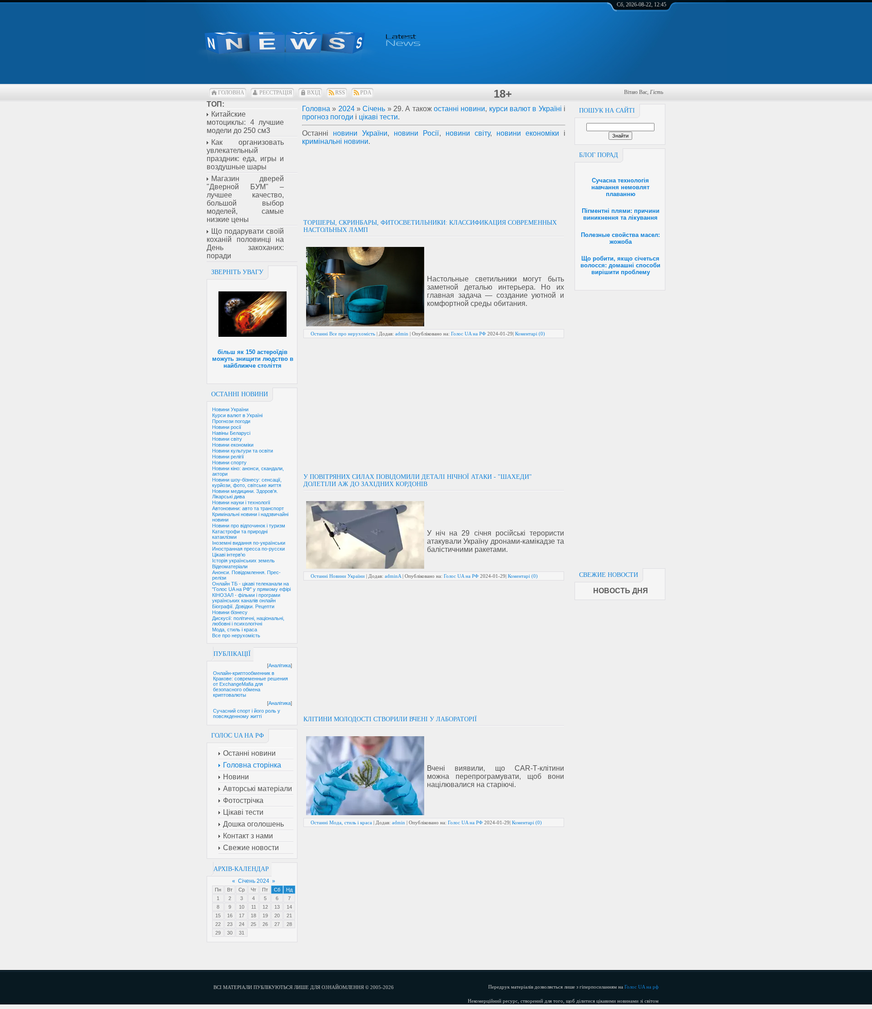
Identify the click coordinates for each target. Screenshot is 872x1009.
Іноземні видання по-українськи (248, 543)
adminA (393, 576)
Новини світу (227, 439)
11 (253, 907)
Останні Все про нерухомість (343, 333)
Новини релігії (228, 456)
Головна (231, 92)
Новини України (230, 409)
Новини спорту (229, 462)
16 (230, 915)
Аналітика (279, 665)
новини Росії (416, 133)
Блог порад (598, 155)
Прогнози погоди (231, 421)
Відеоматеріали (230, 566)
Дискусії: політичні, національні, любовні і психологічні (248, 620)
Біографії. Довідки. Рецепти (243, 606)
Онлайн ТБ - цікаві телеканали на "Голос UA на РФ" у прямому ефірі (251, 586)
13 (277, 907)
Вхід (313, 92)
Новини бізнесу (230, 612)
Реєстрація (275, 92)
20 (277, 915)
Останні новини (239, 394)
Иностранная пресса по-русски (248, 548)
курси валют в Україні (525, 109)
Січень (373, 109)
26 (265, 924)
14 (289, 907)
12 (265, 907)
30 (230, 932)
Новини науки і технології (241, 502)
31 (241, 932)
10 (241, 907)
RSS (340, 92)
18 (253, 915)
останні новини (459, 109)
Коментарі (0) (530, 333)
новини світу (468, 133)
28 (289, 924)
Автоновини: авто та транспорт (248, 508)
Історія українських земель (243, 560)
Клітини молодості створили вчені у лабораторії (390, 719)
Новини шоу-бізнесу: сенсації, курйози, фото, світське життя (247, 482)
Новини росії (226, 427)
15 (218, 915)
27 (277, 924)
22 (218, 924)
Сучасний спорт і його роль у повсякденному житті (246, 713)
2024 (346, 109)
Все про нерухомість (236, 635)
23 (230, 924)
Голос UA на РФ (468, 333)
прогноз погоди (327, 117)
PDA (366, 92)
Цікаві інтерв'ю (228, 554)
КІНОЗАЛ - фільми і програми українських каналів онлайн (246, 597)
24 (241, 924)
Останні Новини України (338, 576)
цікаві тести (378, 117)
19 (265, 915)
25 (253, 924)
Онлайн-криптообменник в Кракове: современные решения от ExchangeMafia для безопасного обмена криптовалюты (250, 684)
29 (218, 932)
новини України (360, 133)
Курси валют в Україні (237, 415)
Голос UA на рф (641, 986)
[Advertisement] (620, 426)
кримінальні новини (335, 141)
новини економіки (527, 133)
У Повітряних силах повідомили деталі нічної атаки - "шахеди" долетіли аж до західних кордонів (417, 480)
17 (241, 915)
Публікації (232, 653)
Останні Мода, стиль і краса (341, 822)
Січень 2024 (253, 881)
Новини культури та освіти (242, 450)
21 (289, 915)
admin (401, 333)
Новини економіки (232, 445)
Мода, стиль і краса (234, 629)
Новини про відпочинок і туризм (248, 525)
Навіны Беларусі (231, 433)
